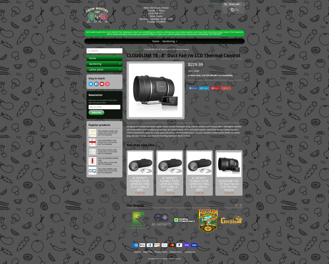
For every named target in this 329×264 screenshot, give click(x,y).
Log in (206, 3)
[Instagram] (107, 84)
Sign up (215, 3)
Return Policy (176, 252)
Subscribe (96, 112)
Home (155, 41)
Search (137, 252)
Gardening (170, 42)
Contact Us (190, 252)
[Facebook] (96, 84)
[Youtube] (102, 84)
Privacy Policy (160, 252)
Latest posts (105, 70)
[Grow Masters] (97, 15)
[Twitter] (91, 84)
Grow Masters (163, 258)
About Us (147, 252)
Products (137, 49)
